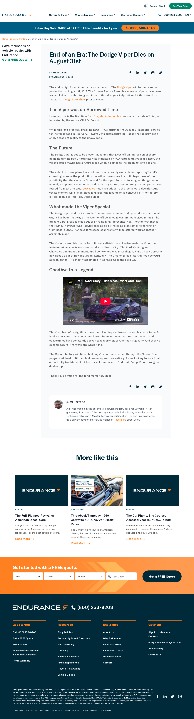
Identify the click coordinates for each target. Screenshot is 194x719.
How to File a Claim (69, 668)
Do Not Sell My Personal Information (65, 710)
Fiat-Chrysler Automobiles (104, 116)
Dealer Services (112, 656)
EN (187, 14)
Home (5, 38)
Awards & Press (112, 644)
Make (49, 576)
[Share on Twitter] (145, 72)
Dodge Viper (124, 87)
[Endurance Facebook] (157, 696)
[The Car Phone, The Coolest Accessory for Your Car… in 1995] (152, 490)
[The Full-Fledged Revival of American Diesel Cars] (41, 490)
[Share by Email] (152, 72)
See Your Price (180, 6)
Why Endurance (112, 638)
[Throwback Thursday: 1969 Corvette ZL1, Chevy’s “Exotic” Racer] (97, 490)
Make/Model (78, 510)
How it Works (20, 644)
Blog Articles (65, 632)
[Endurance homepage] (17, 15)
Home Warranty (21, 660)
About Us (108, 632)
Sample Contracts (68, 656)
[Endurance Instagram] (180, 696)
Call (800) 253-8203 (24, 632)
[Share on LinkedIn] (137, 72)
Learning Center (18, 38)
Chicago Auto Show (73, 99)
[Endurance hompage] (40, 607)
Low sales (89, 188)
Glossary (63, 650)
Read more (120, 419)
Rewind (19, 510)
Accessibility (155, 648)
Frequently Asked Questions (74, 638)
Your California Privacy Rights (37, 710)
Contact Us (155, 654)
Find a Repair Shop (68, 662)
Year (17, 576)
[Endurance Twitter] (172, 696)
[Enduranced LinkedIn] (165, 696)
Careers (107, 662)
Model (81, 576)
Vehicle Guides (66, 674)
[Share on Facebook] (130, 72)
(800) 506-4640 (142, 28)
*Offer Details (105, 710)
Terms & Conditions (89, 710)
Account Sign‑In (158, 6)
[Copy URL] (160, 72)
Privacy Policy (18, 710)
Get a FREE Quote (15, 59)
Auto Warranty (66, 644)
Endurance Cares (113, 650)
